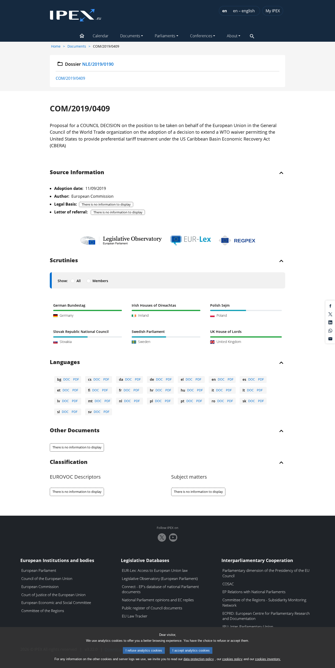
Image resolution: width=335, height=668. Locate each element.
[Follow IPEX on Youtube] (173, 537)
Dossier (89, 64)
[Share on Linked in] (330, 322)
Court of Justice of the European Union (53, 594)
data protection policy (198, 659)
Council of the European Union (46, 578)
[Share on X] (330, 314)
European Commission (40, 586)
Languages (65, 362)
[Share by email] (330, 338)
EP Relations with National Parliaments (253, 591)
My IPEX (273, 10)
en (224, 10)
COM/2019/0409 (70, 78)
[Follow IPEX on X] (162, 537)
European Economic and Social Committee (56, 602)
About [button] (232, 36)
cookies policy (232, 659)
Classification (69, 462)
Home (56, 46)
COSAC (228, 583)
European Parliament (38, 570)
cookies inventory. (268, 659)
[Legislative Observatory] (121, 240)
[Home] (75, 14)
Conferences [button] (201, 36)
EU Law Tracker (134, 616)
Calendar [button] (100, 36)
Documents (76, 46)
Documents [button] (130, 36)
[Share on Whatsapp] (330, 330)
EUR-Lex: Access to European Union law (155, 570)
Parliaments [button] (165, 36)
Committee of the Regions (42, 610)
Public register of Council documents (152, 607)
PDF (76, 379)
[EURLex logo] (190, 240)
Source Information (77, 172)
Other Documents (75, 430)
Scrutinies (64, 260)
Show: (63, 280)
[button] (82, 36)
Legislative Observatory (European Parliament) (160, 578)
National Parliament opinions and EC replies (158, 599)
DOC (66, 379)
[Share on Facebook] (330, 305)
